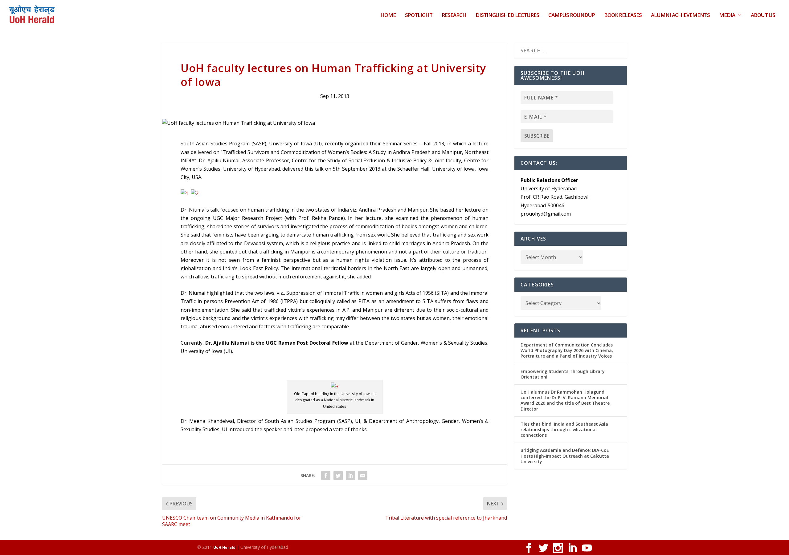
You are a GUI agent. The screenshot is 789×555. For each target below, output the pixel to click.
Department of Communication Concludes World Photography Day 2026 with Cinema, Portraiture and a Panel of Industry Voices (567, 350)
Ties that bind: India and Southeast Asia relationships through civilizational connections (564, 429)
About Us (763, 15)
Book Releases (623, 15)
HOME (388, 15)
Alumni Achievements (680, 15)
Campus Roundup (571, 15)
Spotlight (418, 15)
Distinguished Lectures (507, 15)
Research (454, 15)
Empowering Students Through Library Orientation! (563, 374)
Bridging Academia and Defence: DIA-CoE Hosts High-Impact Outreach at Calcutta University (565, 455)
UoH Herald (224, 547)
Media (727, 15)
